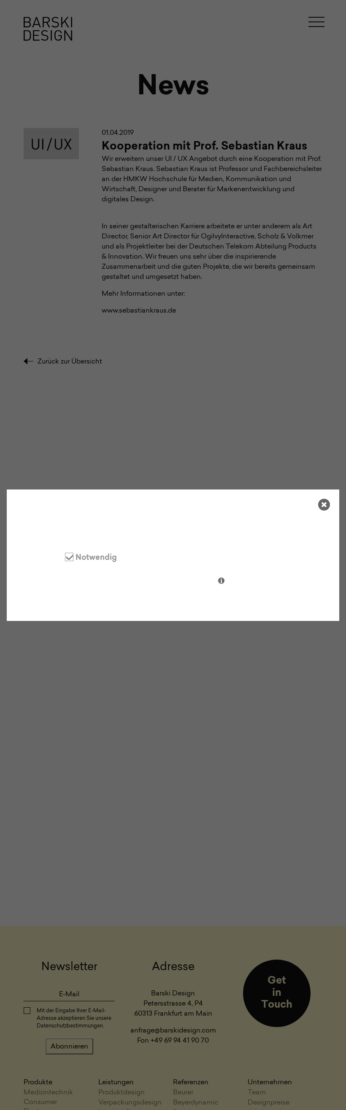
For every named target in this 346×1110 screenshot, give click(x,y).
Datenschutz (44, 600)
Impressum (86, 600)
